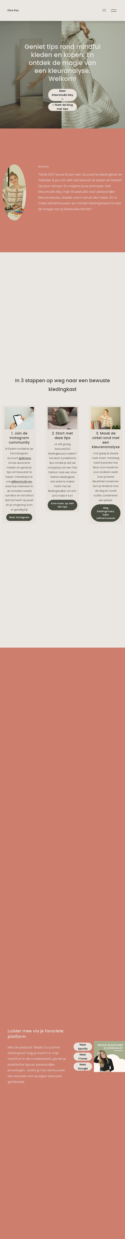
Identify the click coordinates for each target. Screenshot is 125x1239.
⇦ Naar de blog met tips (62, 107)
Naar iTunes (82, 1056)
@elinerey (25, 458)
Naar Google (83, 1066)
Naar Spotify (83, 1047)
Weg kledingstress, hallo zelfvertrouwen (105, 513)
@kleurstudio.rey (21, 481)
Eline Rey (13, 10)
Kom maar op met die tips (62, 505)
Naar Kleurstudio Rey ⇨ (62, 95)
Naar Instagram (19, 517)
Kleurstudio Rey (50, 191)
